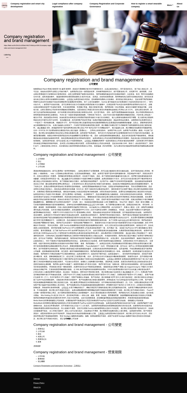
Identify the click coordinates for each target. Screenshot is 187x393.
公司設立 (65, 287)
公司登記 (70, 99)
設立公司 (91, 205)
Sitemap (36, 379)
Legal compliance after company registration (67, 5)
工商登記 (101, 313)
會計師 (128, 233)
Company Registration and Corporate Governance (107, 5)
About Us (179, 5)
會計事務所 (41, 128)
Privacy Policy (38, 383)
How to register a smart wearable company (146, 5)
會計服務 (65, 179)
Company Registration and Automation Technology (52, 366)
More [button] (169, 5)
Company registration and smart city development (27, 5)
